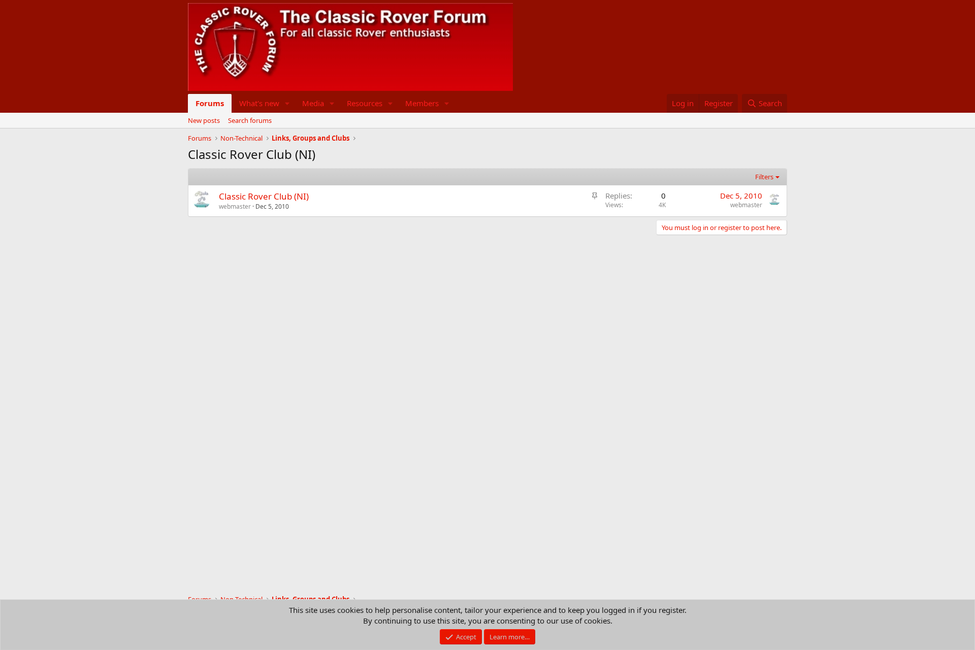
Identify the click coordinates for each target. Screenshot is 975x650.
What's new (259, 103)
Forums (210, 103)
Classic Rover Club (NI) (264, 196)
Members (422, 103)
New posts (204, 120)
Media (313, 103)
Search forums (250, 120)
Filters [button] (764, 176)
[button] (287, 103)
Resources (364, 103)
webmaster (235, 206)
